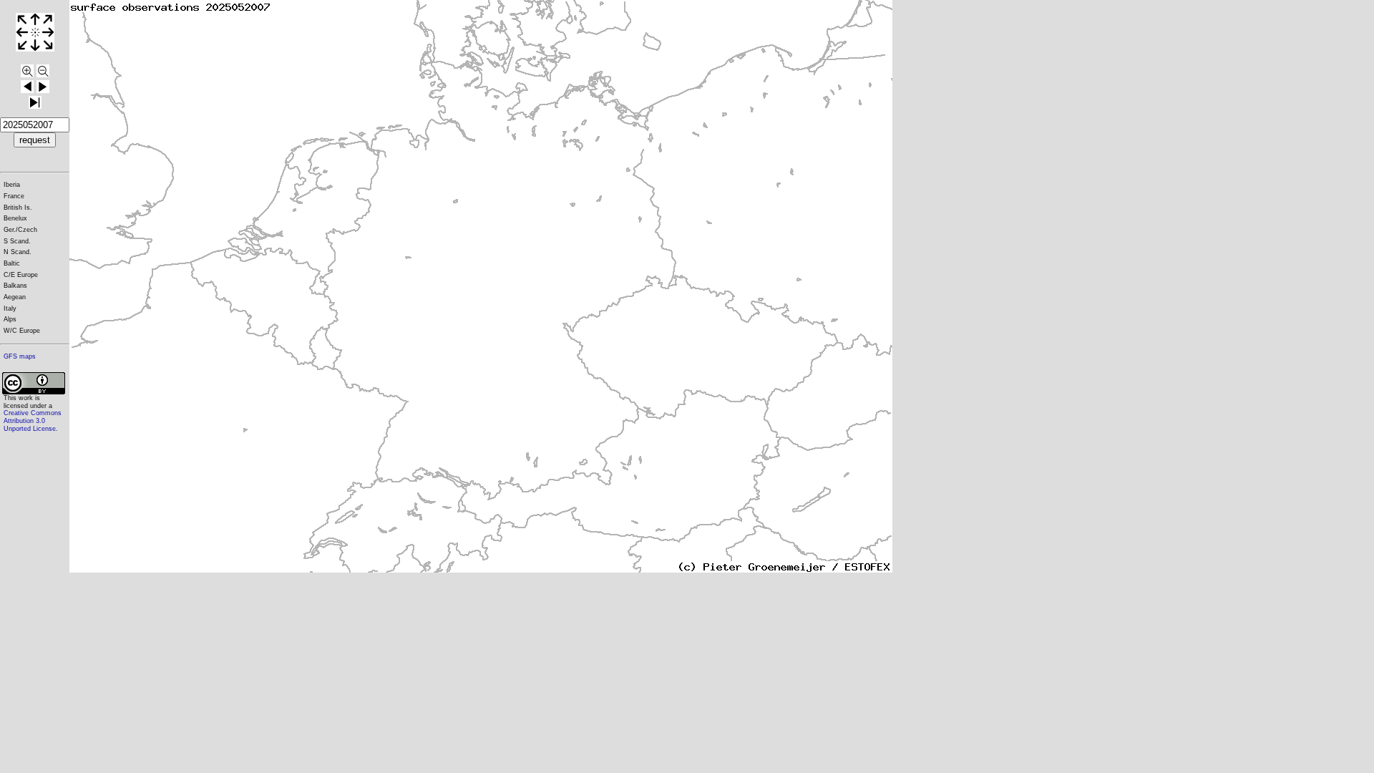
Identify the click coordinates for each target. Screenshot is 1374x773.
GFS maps (20, 356)
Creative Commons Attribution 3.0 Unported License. (33, 420)
